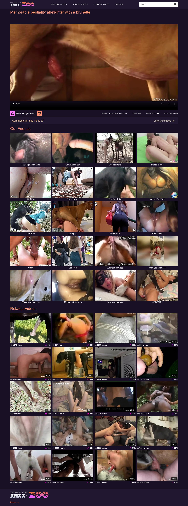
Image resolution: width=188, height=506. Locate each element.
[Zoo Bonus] (115, 216)
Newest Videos (80, 4)
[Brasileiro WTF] (157, 148)
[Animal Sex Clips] (115, 251)
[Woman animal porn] (30, 285)
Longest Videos (101, 4)
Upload (119, 4)
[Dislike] (39, 113)
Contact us (14, 502)
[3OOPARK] (157, 285)
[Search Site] (175, 4)
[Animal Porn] (115, 148)
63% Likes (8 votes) (25, 113)
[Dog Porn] (72, 251)
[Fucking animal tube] (30, 148)
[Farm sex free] (72, 182)
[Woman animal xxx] (157, 251)
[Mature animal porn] (72, 285)
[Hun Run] (30, 216)
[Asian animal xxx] (115, 285)
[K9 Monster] (157, 216)
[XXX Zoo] (30, 182)
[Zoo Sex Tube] (115, 182)
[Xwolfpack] (72, 216)
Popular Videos (59, 4)
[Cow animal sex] (72, 148)
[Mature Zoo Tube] (157, 182)
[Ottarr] (30, 251)
